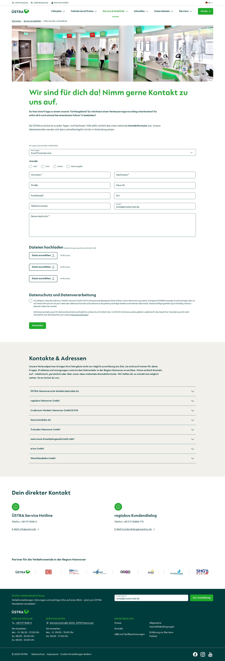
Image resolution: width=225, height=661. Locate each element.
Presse (117, 623)
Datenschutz (38, 654)
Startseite (16, 21)
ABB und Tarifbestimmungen (129, 634)
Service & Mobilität (32, 21)
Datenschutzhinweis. (79, 315)
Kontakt (118, 629)
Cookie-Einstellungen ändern (76, 654)
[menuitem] (58, 11)
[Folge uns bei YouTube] (210, 654)
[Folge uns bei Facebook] (195, 654)
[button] (112, 391)
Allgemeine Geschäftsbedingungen (161, 625)
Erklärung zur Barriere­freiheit (161, 634)
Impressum (52, 654)
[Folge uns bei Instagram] (203, 654)
